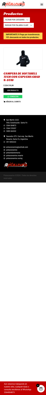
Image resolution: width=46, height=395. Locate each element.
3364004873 (9, 392)
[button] (42, 4)
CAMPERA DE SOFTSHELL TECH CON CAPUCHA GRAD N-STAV (22, 77)
